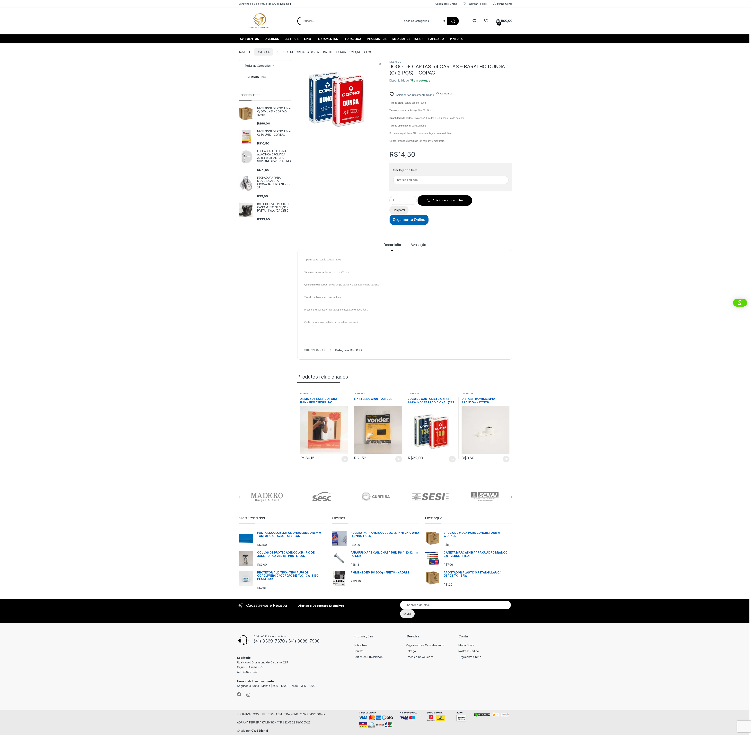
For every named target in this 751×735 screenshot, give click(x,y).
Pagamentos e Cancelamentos (425, 645)
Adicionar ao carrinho (447, 200)
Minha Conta (504, 3)
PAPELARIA (436, 38)
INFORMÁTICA (377, 38)
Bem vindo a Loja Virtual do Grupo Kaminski (265, 3)
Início (242, 52)
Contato (359, 651)
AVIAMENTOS (249, 38)
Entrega (411, 651)
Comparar (446, 93)
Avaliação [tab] (418, 245)
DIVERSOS (272, 38)
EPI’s (307, 38)
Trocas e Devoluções (419, 657)
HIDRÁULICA (352, 38)
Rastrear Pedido (477, 3)
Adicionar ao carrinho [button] (342, 459)
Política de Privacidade (368, 657)
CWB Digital (259, 730)
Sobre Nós (360, 645)
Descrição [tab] (392, 245)
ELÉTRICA (292, 38)
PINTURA (456, 38)
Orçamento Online (446, 3)
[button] (380, 64)
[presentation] (511, 497)
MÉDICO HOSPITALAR (407, 38)
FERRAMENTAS (327, 38)
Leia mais (452, 459)
